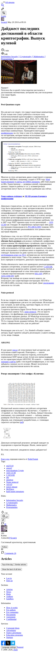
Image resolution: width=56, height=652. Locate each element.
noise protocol (30, 312)
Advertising (11, 630)
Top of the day (7, 565)
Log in (9, 578)
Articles (9, 589)
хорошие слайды (8, 362)
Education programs (14, 635)
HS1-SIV (39, 274)
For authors (11, 610)
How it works (12, 608)
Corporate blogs (12, 628)
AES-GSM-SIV (7, 276)
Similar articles (20, 565)
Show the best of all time (11, 569)
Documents (11, 615)
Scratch (4, 22)
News (8, 592)
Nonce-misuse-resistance (11, 196)
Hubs (8, 594)
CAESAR (48, 267)
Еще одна (5, 459)
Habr (15, 650)
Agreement (10, 617)
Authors (9, 596)
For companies (12, 612)
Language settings (9, 647)
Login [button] (3, 16)
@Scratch (13, 538)
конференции (7, 133)
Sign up (9, 581)
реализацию (48, 283)
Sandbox (10, 599)
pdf (21, 422)
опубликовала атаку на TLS (13, 255)
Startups (9, 637)
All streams (9, 2)
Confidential (11, 619)
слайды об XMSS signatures (28, 182)
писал (15, 350)
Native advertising (13, 633)
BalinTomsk (33, 459)
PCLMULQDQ (34, 227)
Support (20, 647)
